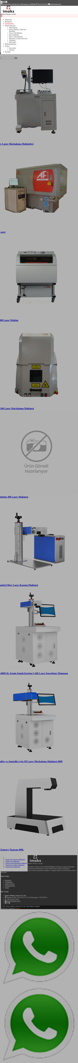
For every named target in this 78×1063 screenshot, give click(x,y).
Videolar (11, 50)
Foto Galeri (12, 48)
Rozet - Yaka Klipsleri (16, 36)
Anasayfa (8, 19)
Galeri (7, 46)
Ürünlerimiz (9, 23)
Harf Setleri (12, 42)
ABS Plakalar (13, 27)
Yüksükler (12, 40)
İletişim (7, 52)
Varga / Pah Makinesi (15, 33)
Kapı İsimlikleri (14, 35)
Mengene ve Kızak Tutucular (18, 38)
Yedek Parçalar (10, 25)
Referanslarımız (10, 44)
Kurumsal (8, 21)
